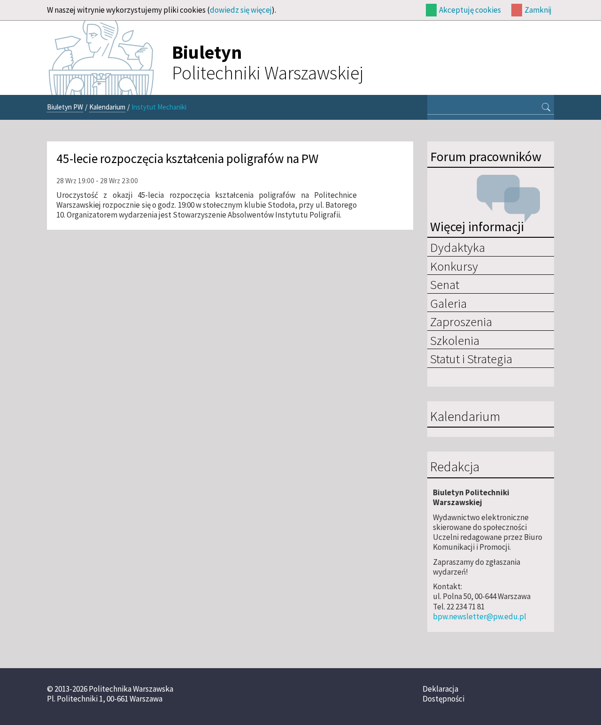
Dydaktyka (457, 247)
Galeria (448, 303)
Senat (444, 284)
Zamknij (538, 10)
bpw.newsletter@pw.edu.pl (479, 616)
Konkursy (454, 266)
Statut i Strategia (471, 358)
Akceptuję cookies (470, 10)
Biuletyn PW (65, 106)
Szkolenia (454, 340)
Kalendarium (107, 106)
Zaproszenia (461, 321)
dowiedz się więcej (241, 10)
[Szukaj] (546, 108)
